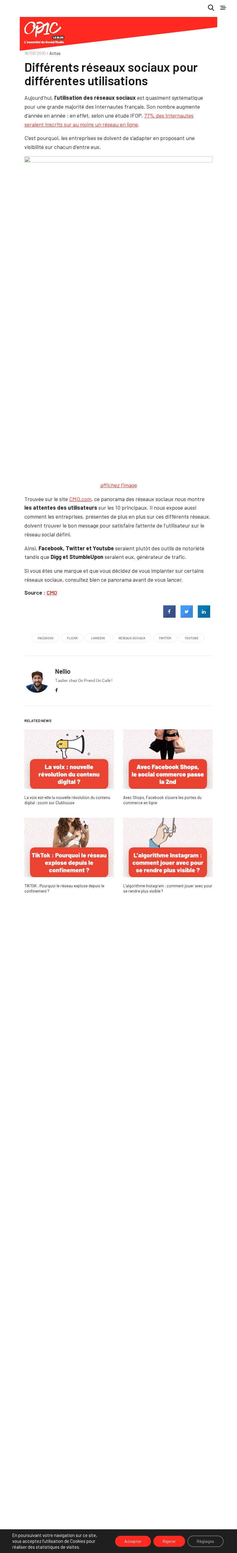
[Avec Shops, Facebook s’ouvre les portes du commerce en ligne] (168, 759)
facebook (45, 638)
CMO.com (80, 499)
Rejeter (169, 1541)
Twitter (165, 638)
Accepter (133, 1541)
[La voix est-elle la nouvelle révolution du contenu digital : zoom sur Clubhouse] (69, 759)
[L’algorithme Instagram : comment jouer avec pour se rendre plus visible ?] (168, 847)
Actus (54, 53)
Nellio (62, 671)
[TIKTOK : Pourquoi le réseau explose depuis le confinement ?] (69, 847)
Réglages (205, 1541)
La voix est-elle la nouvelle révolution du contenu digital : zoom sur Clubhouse (67, 800)
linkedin (98, 638)
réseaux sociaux (131, 638)
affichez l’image (118, 485)
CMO (52, 592)
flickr (72, 638)
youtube (191, 638)
